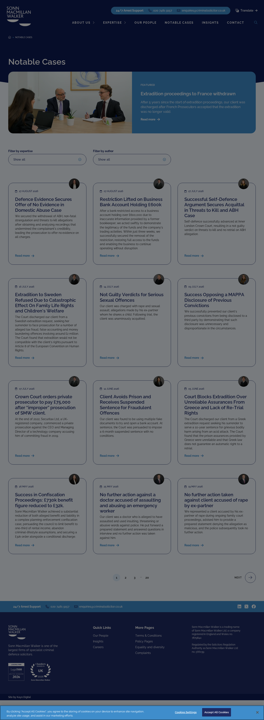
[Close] (257, 712)
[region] (132, 712)
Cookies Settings (186, 712)
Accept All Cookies (216, 712)
